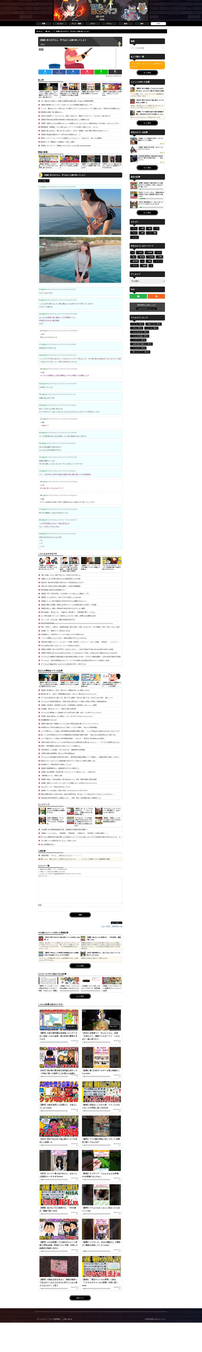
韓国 (149, 261)
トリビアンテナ (139, 340)
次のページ (80, 1298)
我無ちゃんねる (154, 324)
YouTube (151, 257)
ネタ (157, 228)
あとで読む (43, 181)
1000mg (137, 328)
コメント (42, 876)
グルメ (135, 233)
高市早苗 (135, 261)
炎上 (134, 257)
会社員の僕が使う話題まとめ (142, 344)
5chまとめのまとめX (140, 332)
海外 (142, 233)
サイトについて (42, 1319)
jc (151, 265)
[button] (115, 72)
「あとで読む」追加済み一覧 (111, 926)
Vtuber (141, 252)
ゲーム (135, 228)
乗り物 (142, 257)
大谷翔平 (149, 252)
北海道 (144, 265)
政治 (150, 228)
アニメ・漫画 (152, 233)
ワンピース (159, 261)
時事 (142, 228)
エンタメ (135, 237)
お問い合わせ (67, 1319)
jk (133, 252)
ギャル (159, 252)
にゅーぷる (152, 328)
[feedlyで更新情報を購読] (138, 296)
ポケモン (135, 265)
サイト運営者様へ (55, 1319)
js (143, 261)
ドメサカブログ (139, 348)
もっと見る (80, 966)
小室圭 (160, 257)
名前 (39, 905)
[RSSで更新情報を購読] (156, 296)
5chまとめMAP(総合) (140, 336)
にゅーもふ (138, 324)
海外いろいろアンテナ (141, 352)
